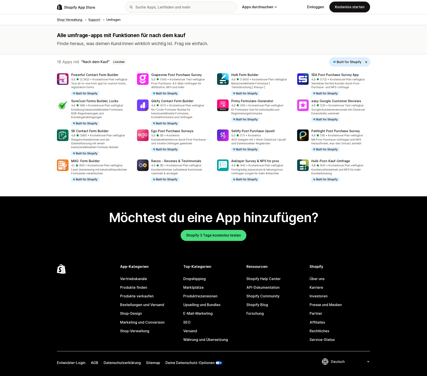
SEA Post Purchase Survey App (335, 75)
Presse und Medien (326, 304)
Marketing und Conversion (142, 322)
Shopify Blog (257, 304)
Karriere (316, 287)
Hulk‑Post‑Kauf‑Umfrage (330, 161)
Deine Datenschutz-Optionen (190, 362)
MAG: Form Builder (85, 161)
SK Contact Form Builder (90, 131)
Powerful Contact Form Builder (94, 75)
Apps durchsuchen (257, 7)
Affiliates (317, 322)
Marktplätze (193, 287)
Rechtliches (319, 331)
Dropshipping (194, 279)
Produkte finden (133, 287)
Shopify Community (263, 296)
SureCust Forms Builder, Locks (94, 101)
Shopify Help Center (263, 279)
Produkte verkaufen (137, 296)
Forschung (255, 313)
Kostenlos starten (350, 7)
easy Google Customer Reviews (336, 101)
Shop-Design (131, 313)
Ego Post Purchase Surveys (172, 131)
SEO (187, 322)
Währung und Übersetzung (205, 339)
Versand (190, 331)
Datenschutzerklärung (122, 362)
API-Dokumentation (263, 287)
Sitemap (153, 362)
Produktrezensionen (200, 296)
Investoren (319, 296)
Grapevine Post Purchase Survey (176, 75)
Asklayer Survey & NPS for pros (255, 161)
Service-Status (322, 339)
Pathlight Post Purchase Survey (335, 131)
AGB (94, 362)
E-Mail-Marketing (198, 313)
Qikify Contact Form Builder (172, 101)
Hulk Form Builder (244, 75)
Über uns (317, 279)
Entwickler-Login (71, 362)
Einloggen (315, 7)
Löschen (119, 62)
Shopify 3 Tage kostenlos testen (213, 235)
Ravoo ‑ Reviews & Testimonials (176, 161)
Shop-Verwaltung (134, 331)
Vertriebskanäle (133, 279)
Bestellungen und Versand (142, 304)
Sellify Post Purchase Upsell (253, 131)
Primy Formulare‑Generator (252, 101)
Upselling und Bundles (201, 304)
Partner (316, 313)
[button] (93, 84)
